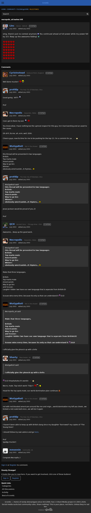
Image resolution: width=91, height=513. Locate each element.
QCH (12, 224)
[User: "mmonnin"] (5, 450)
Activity (5, 492)
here (37, 432)
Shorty (13, 357)
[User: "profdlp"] (5, 90)
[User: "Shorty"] (5, 358)
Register (13, 465)
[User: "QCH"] (5, 225)
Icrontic (45, 3)
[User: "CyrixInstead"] (5, 74)
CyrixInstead (17, 72)
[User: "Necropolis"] (5, 113)
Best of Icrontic (8, 495)
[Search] (87, 14)
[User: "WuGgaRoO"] (5, 147)
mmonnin (15, 449)
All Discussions (8, 489)
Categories (6, 486)
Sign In (4, 465)
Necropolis (15, 113)
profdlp (13, 89)
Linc (11, 25)
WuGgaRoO (16, 146)
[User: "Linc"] (5, 26)
